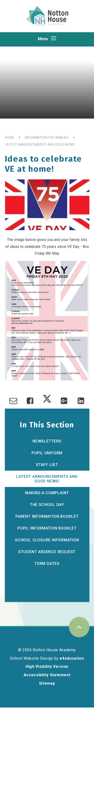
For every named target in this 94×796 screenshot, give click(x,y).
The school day (47, 504)
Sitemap (47, 683)
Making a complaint (47, 493)
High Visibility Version (47, 666)
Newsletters (47, 441)
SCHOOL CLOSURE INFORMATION (47, 540)
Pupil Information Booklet (47, 528)
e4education (72, 658)
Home (9, 137)
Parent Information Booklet (47, 516)
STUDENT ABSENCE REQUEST (47, 552)
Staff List (47, 464)
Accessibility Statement (47, 675)
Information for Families (46, 137)
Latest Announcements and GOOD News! (40, 144)
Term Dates (47, 563)
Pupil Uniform (47, 453)
